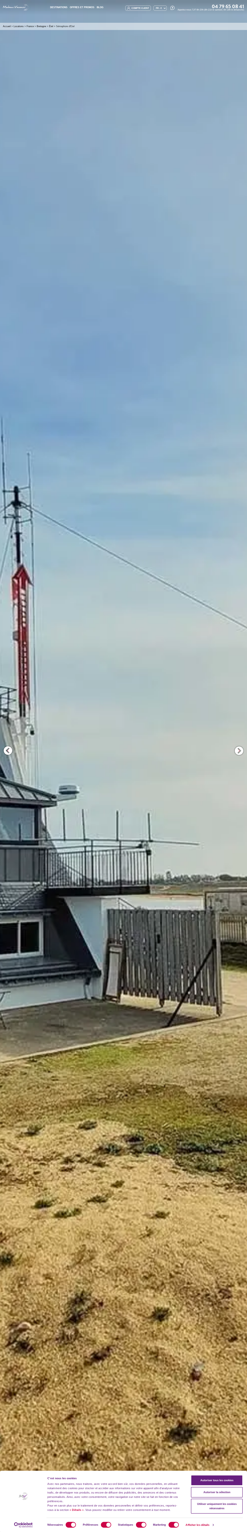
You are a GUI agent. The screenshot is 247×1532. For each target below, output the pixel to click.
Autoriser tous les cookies (216, 1480)
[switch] (106, 1525)
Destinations (58, 7)
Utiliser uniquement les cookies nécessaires (217, 1506)
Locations (19, 26)
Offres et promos (82, 7)
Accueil (7, 26)
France (30, 26)
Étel (51, 26)
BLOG (100, 7)
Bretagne (41, 26)
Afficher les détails (197, 1524)
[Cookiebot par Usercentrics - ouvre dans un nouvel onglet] (23, 1525)
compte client (140, 8)
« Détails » (77, 1509)
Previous (8, 750)
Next (239, 750)
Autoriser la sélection (216, 1492)
